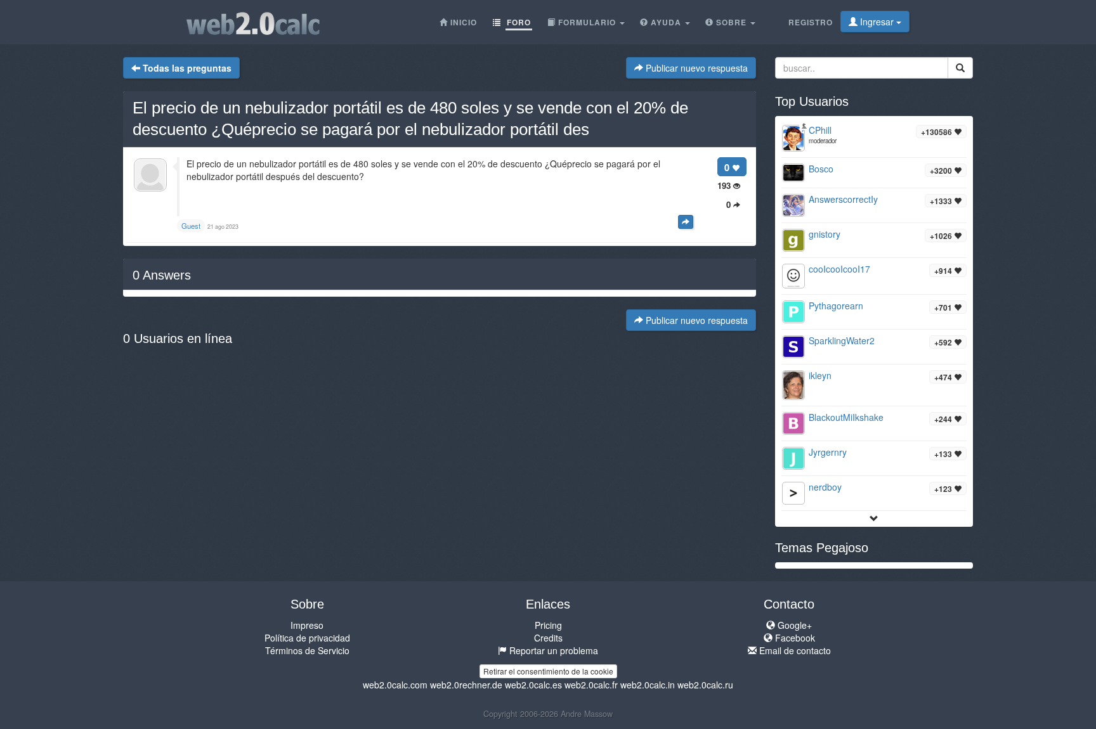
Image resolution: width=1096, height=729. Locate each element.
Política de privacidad (307, 637)
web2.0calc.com (395, 684)
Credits (548, 637)
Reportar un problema (552, 650)
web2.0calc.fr (591, 684)
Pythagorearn (836, 305)
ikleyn (820, 375)
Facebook (794, 637)
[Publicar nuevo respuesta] (685, 222)
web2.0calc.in (647, 684)
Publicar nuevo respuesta (695, 67)
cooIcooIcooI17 (839, 268)
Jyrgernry (828, 452)
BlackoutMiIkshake (846, 417)
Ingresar (877, 21)
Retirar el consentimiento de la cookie (548, 671)
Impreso (306, 625)
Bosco (821, 168)
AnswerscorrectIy (843, 199)
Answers (162, 275)
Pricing (548, 625)
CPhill (820, 130)
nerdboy (825, 487)
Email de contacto (794, 650)
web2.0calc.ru (705, 684)
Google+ (793, 625)
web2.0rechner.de (466, 684)
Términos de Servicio (307, 650)
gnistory (824, 234)
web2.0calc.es (533, 684)
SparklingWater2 (842, 340)
